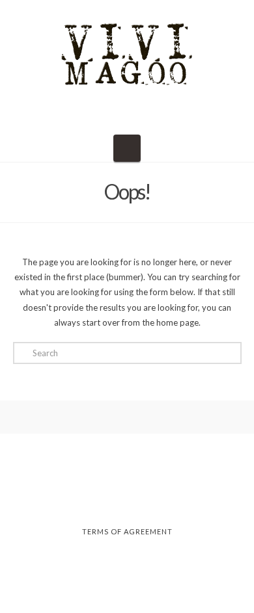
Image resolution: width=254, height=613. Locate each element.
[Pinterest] (168, 496)
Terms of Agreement (127, 531)
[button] (127, 148)
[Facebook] (86, 496)
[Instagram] (127, 496)
